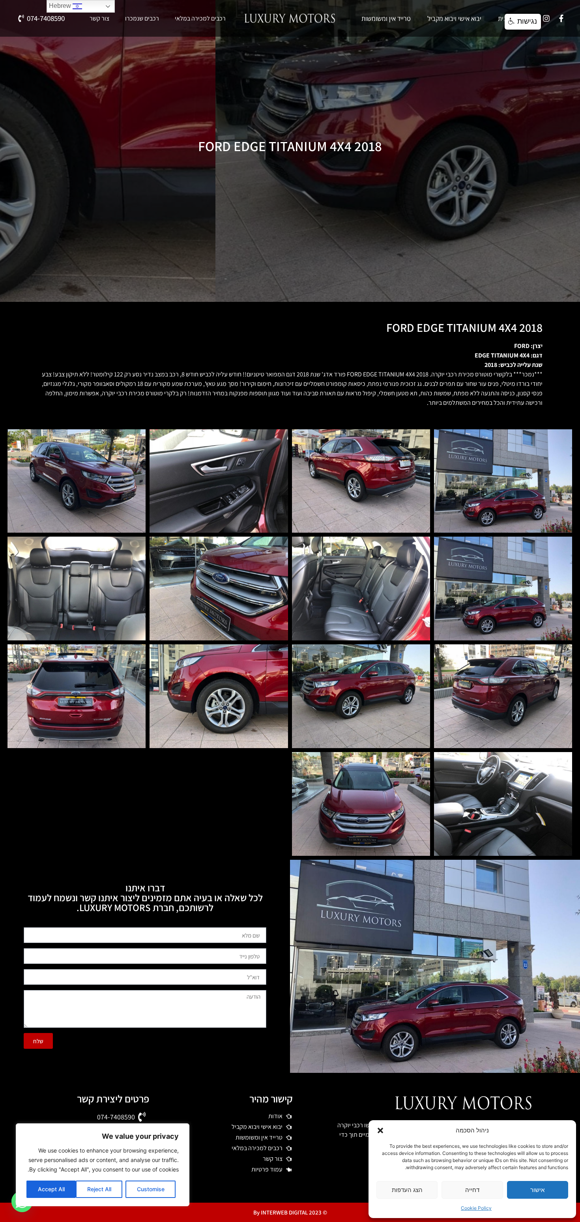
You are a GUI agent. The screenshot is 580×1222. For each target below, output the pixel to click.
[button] (380, 1130)
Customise (151, 1189)
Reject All (99, 1189)
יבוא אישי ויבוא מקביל (454, 18)
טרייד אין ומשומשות (386, 18)
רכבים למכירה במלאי (200, 18)
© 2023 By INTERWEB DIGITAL (290, 1212)
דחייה (472, 1190)
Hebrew (61, 5)
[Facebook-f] (561, 18)
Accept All (51, 1189)
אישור (537, 1190)
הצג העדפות (407, 1190)
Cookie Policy (476, 1208)
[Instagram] (546, 18)
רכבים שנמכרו (142, 18)
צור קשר (99, 18)
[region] (102, 1164)
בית (502, 18)
